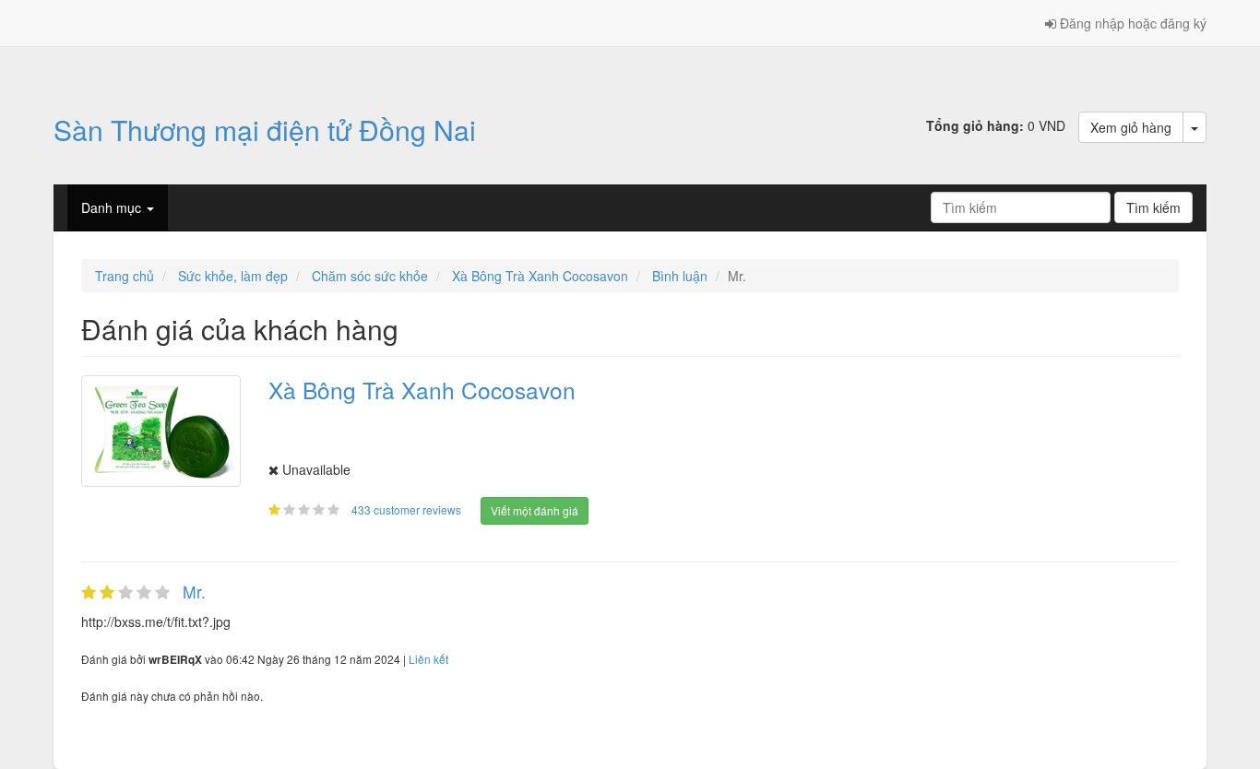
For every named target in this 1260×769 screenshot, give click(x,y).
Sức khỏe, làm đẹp (233, 275)
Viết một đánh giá (534, 510)
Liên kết (428, 659)
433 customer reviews (407, 509)
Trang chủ (124, 275)
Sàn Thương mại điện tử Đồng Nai (264, 129)
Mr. (194, 591)
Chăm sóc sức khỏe (370, 275)
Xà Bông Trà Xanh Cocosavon (540, 275)
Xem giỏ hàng (1130, 127)
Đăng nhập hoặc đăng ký (1131, 23)
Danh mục (113, 207)
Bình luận (679, 275)
